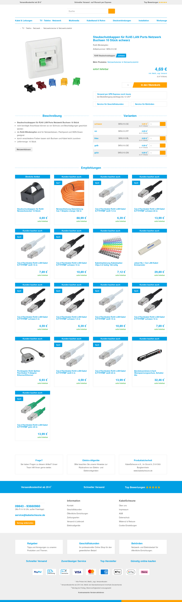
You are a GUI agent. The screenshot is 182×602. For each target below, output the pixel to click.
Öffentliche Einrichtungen (77, 513)
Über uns (123, 505)
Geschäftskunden (74, 509)
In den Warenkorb (150, 85)
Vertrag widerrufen (25, 523)
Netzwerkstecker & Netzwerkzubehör (123, 62)
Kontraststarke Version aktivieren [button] (91, 592)
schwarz (98, 124)
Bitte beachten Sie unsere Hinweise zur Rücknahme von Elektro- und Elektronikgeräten (91, 467)
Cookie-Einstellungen (128, 525)
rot (95, 131)
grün (96, 152)
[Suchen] (111, 11)
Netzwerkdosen (24, 149)
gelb (96, 145)
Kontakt (70, 505)
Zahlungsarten (73, 517)
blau (96, 138)
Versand (164, 73)
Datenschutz (124, 517)
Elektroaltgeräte (73, 525)
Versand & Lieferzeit (75, 521)
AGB (121, 513)
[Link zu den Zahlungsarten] (91, 573)
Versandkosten (101, 581)
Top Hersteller (108, 561)
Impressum (123, 509)
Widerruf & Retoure (127, 521)
